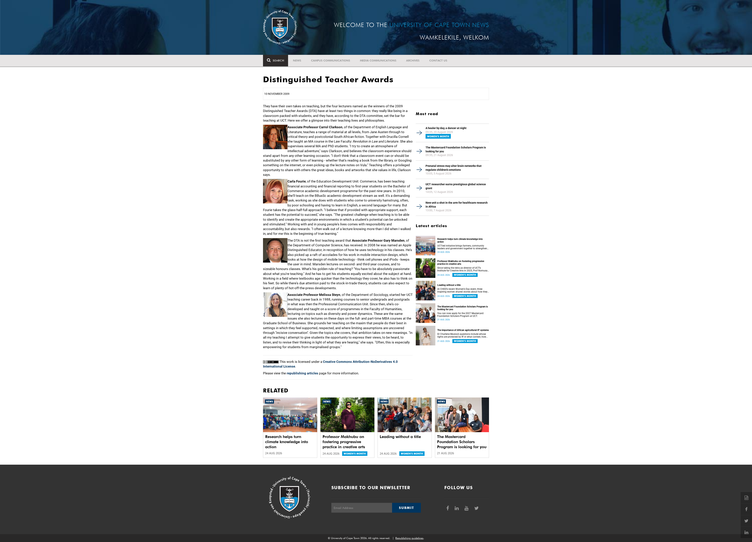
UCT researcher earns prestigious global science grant (456, 186)
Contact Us (438, 60)
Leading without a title (449, 285)
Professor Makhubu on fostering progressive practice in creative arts (460, 262)
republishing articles (302, 373)
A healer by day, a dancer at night (446, 128)
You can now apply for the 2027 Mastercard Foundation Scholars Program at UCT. (460, 314)
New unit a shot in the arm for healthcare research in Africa (457, 204)
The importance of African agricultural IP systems (463, 330)
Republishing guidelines (409, 538)
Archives (412, 60)
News (297, 60)
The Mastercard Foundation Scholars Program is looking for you (456, 149)
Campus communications (330, 60)
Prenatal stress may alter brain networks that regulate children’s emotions (454, 167)
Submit (406, 508)
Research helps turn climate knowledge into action (460, 240)
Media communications (378, 60)
